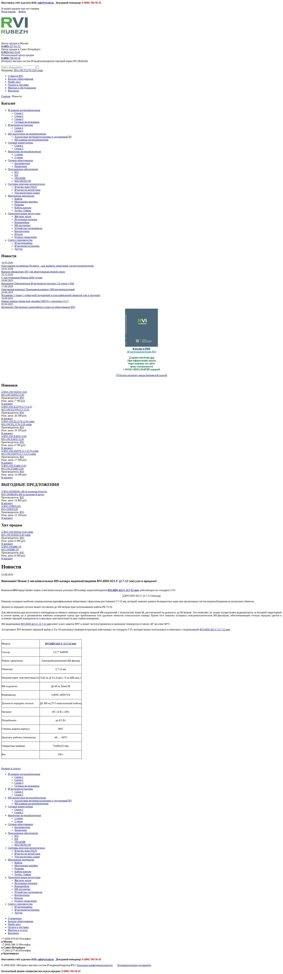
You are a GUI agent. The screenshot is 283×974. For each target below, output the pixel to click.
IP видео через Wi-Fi (25, 187)
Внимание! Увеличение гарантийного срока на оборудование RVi (38, 307)
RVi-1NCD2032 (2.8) (12, 395)
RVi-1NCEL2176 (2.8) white (16, 424)
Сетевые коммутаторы (20, 142)
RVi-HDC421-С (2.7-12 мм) (36, 624)
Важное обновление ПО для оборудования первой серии (33, 271)
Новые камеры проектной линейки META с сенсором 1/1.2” (35, 301)
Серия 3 (18, 119)
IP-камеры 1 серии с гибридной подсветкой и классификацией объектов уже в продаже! (50, 295)
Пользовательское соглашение (134, 965)
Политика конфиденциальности (95, 965)
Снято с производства (20, 240)
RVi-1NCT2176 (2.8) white (28, 70)
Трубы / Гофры (22, 210)
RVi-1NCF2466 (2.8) (12, 468)
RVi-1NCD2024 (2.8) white (15, 535)
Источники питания (25, 219)
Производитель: (10, 398)
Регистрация (8, 11)
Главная (5, 96)
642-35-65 (10, 52)
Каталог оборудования (20, 79)
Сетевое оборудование (20, 160)
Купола (18, 234)
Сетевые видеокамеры (26, 122)
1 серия (18, 154)
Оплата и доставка (18, 84)
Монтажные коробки (26, 201)
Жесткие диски (22, 216)
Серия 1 (18, 113)
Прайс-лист (14, 81)
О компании (15, 918)
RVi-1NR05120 (9, 509)
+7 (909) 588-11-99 (11, 944)
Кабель (18, 198)
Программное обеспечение (23, 169)
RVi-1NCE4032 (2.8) (12, 439)
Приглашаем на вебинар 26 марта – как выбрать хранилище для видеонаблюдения (47, 265)
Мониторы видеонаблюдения (24, 151)
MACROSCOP (22, 181)
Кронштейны (21, 222)
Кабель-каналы (22, 207)
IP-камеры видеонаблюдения (24, 110)
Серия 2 (18, 116)
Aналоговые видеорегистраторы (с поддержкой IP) (43, 136)
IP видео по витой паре (27, 190)
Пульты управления (25, 237)
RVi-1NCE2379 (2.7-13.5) (15, 409)
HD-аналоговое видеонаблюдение (27, 133)
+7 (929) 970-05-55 (11, 938)
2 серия (18, 157)
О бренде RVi (15, 76)
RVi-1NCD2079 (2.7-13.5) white (18, 454)
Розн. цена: (7, 400)
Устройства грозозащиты (28, 228)
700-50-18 (10, 58)
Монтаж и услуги (18, 930)
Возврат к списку (11, 768)
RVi (16, 172)
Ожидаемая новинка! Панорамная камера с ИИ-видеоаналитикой (38, 289)
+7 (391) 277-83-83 (11, 950)
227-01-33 (10, 46)
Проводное (20, 166)
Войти (22, 11)
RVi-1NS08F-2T (10, 549)
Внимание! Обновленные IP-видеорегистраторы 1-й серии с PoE (37, 283)
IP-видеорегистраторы (20, 125)
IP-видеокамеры (23, 243)
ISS (16, 175)
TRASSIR (19, 178)
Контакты (13, 90)
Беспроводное (22, 163)
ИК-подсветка (22, 225)
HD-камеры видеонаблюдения (31, 139)
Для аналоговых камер (27, 192)
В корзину (7, 403)
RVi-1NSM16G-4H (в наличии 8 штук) (22, 494)
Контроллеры (21, 231)
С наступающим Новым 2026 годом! (21, 277)
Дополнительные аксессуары (24, 213)
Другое (18, 249)
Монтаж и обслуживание (22, 87)
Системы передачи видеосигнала (26, 184)
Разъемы (19, 204)
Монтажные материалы (21, 195)
